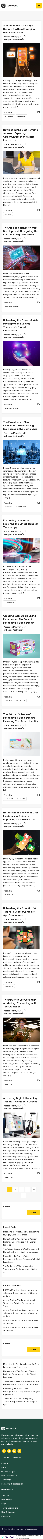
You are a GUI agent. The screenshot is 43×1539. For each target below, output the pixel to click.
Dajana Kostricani (14, 39)
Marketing (9, 1084)
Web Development (12, 306)
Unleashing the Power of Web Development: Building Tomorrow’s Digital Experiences (21, 1259)
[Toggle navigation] (39, 5)
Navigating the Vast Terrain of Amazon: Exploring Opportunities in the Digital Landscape (20, 1242)
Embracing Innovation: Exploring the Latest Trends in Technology (20, 524)
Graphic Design (8, 1471)
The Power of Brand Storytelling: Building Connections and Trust (19, 1303)
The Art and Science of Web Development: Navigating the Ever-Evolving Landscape (20, 231)
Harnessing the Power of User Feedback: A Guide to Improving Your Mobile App (20, 816)
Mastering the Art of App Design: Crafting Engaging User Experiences (19, 29)
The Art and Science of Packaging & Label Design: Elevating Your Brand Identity (20, 718)
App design (6, 1479)
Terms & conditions (9, 1508)
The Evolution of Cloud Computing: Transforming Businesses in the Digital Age (20, 425)
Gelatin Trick (8, 1300)
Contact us (6, 1516)
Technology (21, 507)
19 (34, 1189)
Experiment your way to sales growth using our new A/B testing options (20, 1293)
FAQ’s (3, 1503)
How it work (6, 1499)
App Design (9, 116)
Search (6, 1206)
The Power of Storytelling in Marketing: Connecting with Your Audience (19, 1003)
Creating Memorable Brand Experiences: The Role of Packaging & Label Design (19, 619)
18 (28, 1189)
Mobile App (21, 116)
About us (5, 1495)
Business (8, 507)
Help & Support (8, 1512)
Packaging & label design (12, 1484)
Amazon (8, 214)
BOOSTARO (8, 1290)
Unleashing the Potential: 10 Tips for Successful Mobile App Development (19, 912)
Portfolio (5, 1467)
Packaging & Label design (15, 700)
